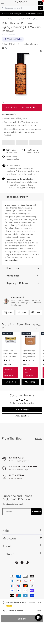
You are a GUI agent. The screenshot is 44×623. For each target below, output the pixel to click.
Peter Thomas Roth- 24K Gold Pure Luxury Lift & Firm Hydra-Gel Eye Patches (10, 353)
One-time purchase (14, 610)
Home (4, 19)
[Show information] (33, 107)
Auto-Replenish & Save (16, 603)
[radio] (22, 604)
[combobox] (22, 8)
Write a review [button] (22, 409)
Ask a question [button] (22, 416)
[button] (8, 142)
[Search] (41, 51)
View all (38, 326)
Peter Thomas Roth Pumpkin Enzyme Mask (29, 353)
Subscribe (36, 511)
